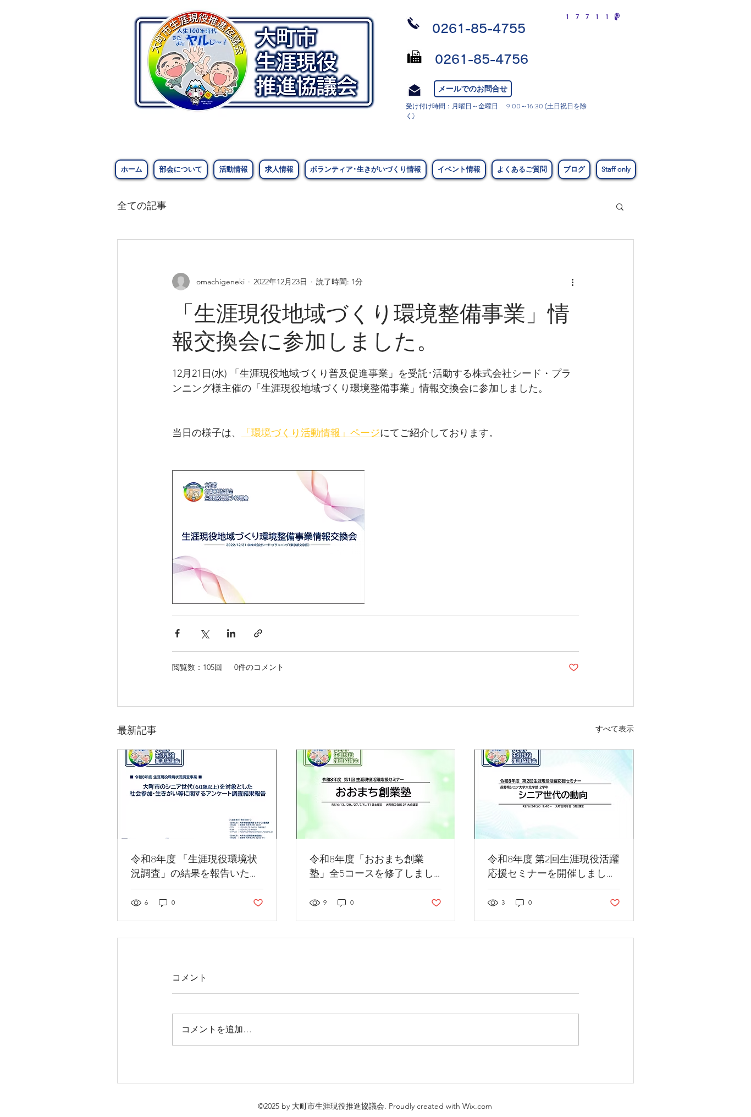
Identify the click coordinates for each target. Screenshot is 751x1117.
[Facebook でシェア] (177, 633)
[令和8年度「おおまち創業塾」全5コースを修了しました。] (375, 794)
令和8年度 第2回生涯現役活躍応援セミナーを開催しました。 (553, 866)
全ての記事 (142, 206)
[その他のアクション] (572, 281)
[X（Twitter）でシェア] (204, 633)
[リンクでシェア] (258, 633)
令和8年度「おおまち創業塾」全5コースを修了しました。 (372, 866)
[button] (620, 206)
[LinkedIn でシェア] (231, 633)
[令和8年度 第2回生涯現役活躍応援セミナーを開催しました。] (553, 794)
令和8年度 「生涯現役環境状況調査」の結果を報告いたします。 (195, 866)
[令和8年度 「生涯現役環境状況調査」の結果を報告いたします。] (197, 794)
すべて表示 (614, 729)
